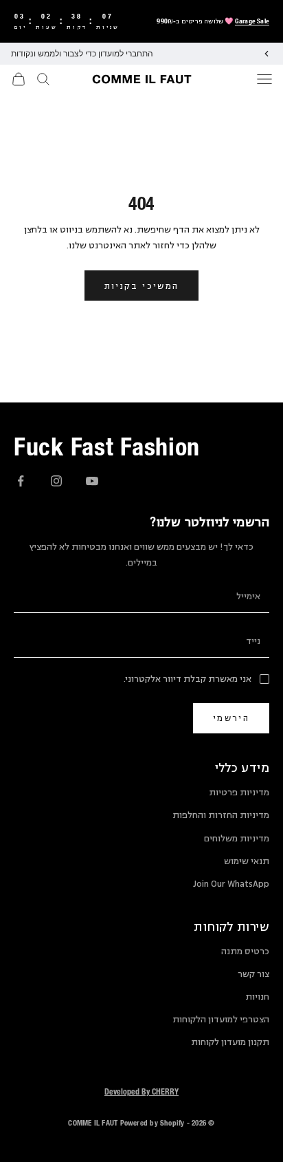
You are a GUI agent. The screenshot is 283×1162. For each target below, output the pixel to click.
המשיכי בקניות (141, 286)
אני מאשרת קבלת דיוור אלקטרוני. (187, 679)
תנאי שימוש (246, 861)
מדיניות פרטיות (239, 792)
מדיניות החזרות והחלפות (220, 815)
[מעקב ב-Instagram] (56, 481)
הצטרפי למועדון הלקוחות (220, 1019)
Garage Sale (252, 21)
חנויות (257, 997)
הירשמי (231, 718)
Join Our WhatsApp (231, 884)
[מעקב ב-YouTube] (92, 481)
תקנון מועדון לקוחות (230, 1042)
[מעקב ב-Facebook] (20, 481)
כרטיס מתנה (245, 951)
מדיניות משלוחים (236, 838)
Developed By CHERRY (141, 1091)
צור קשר (253, 974)
